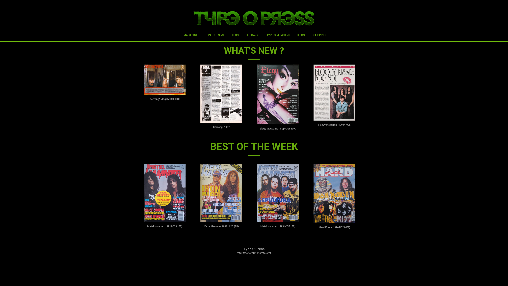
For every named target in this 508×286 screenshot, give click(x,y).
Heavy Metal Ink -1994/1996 (334, 124)
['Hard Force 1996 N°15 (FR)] (334, 193)
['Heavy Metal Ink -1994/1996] (334, 93)
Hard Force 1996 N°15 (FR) (334, 227)
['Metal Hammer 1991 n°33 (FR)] (165, 193)
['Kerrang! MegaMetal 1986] (165, 80)
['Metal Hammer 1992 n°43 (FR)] (221, 193)
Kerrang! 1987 (221, 127)
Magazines (191, 35)
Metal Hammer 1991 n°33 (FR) (164, 226)
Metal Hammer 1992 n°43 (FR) (221, 226)
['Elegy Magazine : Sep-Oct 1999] (278, 95)
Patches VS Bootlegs (223, 35)
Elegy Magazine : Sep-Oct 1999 (278, 128)
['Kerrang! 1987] (221, 94)
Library (252, 35)
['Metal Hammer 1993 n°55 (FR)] (278, 193)
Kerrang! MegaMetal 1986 (165, 99)
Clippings (320, 35)
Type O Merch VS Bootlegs (286, 35)
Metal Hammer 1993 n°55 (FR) (277, 226)
